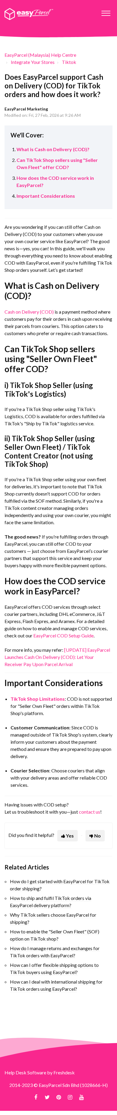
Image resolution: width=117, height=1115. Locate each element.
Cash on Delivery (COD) (29, 312)
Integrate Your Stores (33, 62)
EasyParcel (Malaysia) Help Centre (40, 55)
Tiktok (69, 62)
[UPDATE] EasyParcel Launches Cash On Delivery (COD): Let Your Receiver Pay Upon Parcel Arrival (57, 657)
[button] (105, 12)
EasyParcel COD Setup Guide (63, 635)
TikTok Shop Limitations (37, 699)
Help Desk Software (25, 1072)
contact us (89, 812)
